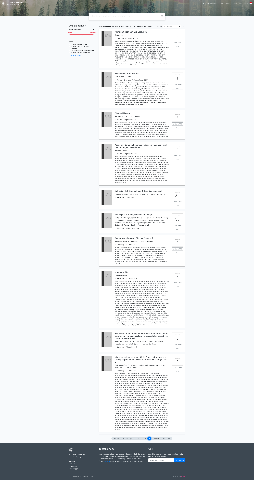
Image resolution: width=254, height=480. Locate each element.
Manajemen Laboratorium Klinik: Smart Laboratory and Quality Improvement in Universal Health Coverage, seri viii (141, 359)
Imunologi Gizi (121, 272)
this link (107, 461)
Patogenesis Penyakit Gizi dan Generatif (134, 238)
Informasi (213, 3)
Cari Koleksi (179, 460)
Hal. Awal (117, 438)
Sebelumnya (127, 438)
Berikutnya (156, 438)
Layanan (72, 464)
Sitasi (177, 46)
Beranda (206, 3)
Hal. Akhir (166, 438)
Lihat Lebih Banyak (75, 55)
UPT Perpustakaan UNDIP (82, 50)
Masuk (245, 3)
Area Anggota (74, 469)
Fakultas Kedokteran (79, 44)
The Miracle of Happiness (127, 73)
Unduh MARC (177, 42)
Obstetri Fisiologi (123, 113)
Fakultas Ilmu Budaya (80, 52)
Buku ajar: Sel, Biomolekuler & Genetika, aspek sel (138, 191)
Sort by (159, 26)
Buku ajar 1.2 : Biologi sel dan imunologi (133, 214)
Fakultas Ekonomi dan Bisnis (80, 47)
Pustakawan (236, 3)
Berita (221, 3)
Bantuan (228, 3)
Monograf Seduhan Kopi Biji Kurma (131, 32)
